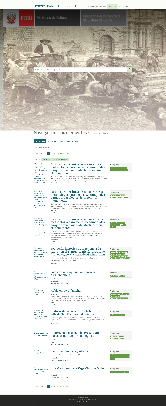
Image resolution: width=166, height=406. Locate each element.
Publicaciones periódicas (59, 284)
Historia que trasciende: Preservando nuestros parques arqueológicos (76, 334)
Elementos (112, 7)
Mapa (121, 7)
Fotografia (115, 275)
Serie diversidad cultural (59, 360)
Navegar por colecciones (97, 7)
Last (67, 154)
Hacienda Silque (122, 252)
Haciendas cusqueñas (118, 254)
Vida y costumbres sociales (119, 298)
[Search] (129, 69)
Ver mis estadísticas (83, 401)
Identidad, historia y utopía (69, 351)
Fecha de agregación (61, 160)
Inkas (113, 258)
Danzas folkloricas (117, 294)
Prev (41, 154)
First (36, 154)
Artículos (54, 265)
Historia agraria (123, 256)
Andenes (114, 336)
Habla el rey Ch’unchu (66, 290)
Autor (50, 160)
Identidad (114, 357)
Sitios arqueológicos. (118, 338)
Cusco (114, 252)
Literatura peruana (124, 372)
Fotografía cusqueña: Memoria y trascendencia (73, 273)
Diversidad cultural (117, 355)
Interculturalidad (124, 357)
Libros (53, 185)
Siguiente (60, 154)
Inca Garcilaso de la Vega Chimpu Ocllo (77, 368)
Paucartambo (116, 296)
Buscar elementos (72, 141)
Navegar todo (40, 141)
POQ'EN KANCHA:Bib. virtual (55, 6)
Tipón (126, 197)
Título (43, 160)
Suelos (120, 197)
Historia (114, 170)
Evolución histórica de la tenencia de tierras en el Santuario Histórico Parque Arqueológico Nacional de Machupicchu (78, 251)
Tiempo (128, 7)
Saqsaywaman (123, 170)
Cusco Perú (115, 168)
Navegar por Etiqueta (55, 141)
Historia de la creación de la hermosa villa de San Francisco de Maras (76, 313)
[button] (44, 159)
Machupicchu (116, 225)
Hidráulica (124, 168)
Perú (129, 258)
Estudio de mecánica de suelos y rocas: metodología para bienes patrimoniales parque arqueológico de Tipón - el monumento (78, 196)
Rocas (114, 197)
